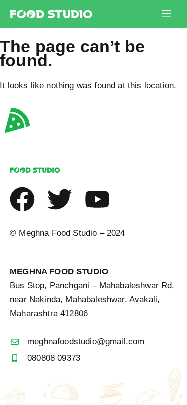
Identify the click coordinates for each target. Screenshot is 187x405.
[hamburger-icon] (166, 14)
